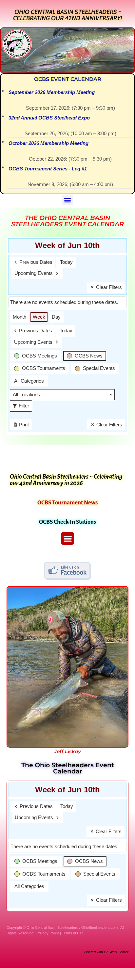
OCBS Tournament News (67, 503)
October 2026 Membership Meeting (48, 143)
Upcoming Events (33, 273)
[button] (67, 199)
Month (19, 317)
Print (20, 426)
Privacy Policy (47, 933)
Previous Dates (35, 262)
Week (39, 317)
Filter (22, 404)
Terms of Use (73, 933)
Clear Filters (109, 287)
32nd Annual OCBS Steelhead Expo (49, 117)
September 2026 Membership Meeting (52, 92)
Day (56, 317)
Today (66, 262)
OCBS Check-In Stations (67, 522)
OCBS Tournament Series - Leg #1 (48, 168)
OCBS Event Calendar (67, 79)
